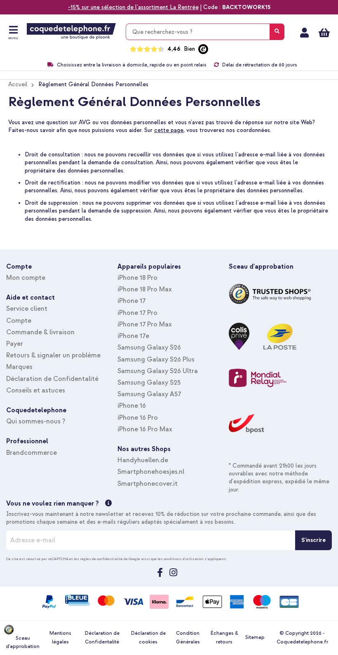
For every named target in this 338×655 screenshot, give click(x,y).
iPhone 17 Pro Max (144, 324)
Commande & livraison (40, 332)
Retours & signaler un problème (53, 355)
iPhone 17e (133, 336)
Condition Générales (188, 637)
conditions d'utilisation (184, 558)
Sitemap (255, 637)
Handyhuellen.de (142, 460)
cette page (168, 130)
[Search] (277, 32)
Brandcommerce (31, 453)
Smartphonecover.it (147, 484)
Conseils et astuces (35, 390)
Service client (26, 309)
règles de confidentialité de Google (110, 558)
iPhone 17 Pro (137, 313)
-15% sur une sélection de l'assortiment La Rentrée (133, 7)
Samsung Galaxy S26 (149, 347)
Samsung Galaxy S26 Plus (156, 359)
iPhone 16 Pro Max (144, 429)
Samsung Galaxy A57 (149, 394)
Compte (18, 321)
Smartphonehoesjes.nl (150, 472)
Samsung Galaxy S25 (149, 382)
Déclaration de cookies (148, 637)
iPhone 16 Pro (137, 418)
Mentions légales (60, 637)
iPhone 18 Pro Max (144, 289)
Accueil (18, 84)
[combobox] (205, 32)
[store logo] (71, 31)
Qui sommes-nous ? (35, 421)
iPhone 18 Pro (137, 278)
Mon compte (304, 33)
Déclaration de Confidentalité (52, 379)
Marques (19, 367)
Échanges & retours (224, 637)
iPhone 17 (131, 301)
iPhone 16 (131, 406)
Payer (14, 344)
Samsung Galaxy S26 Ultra (157, 371)
